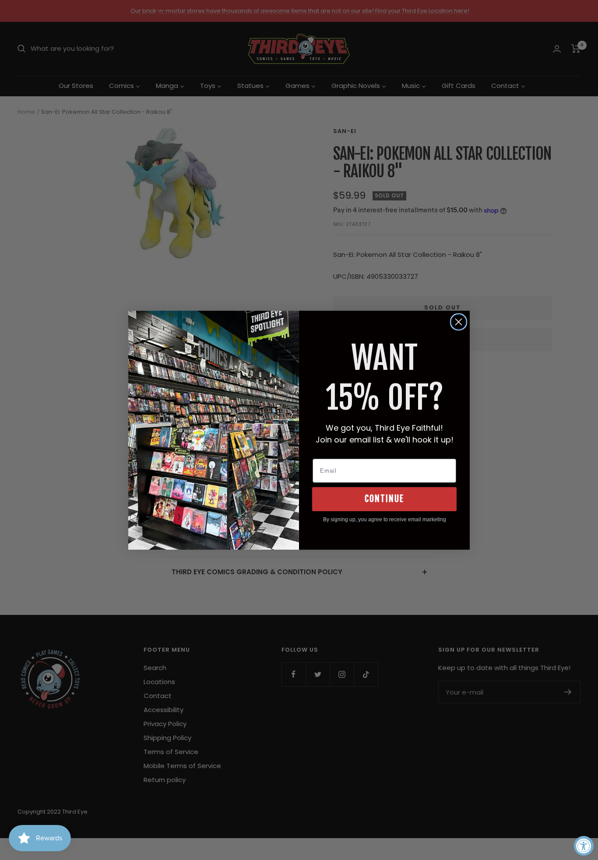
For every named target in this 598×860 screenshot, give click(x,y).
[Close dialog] (458, 322)
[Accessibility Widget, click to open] (584, 846)
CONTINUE (384, 498)
